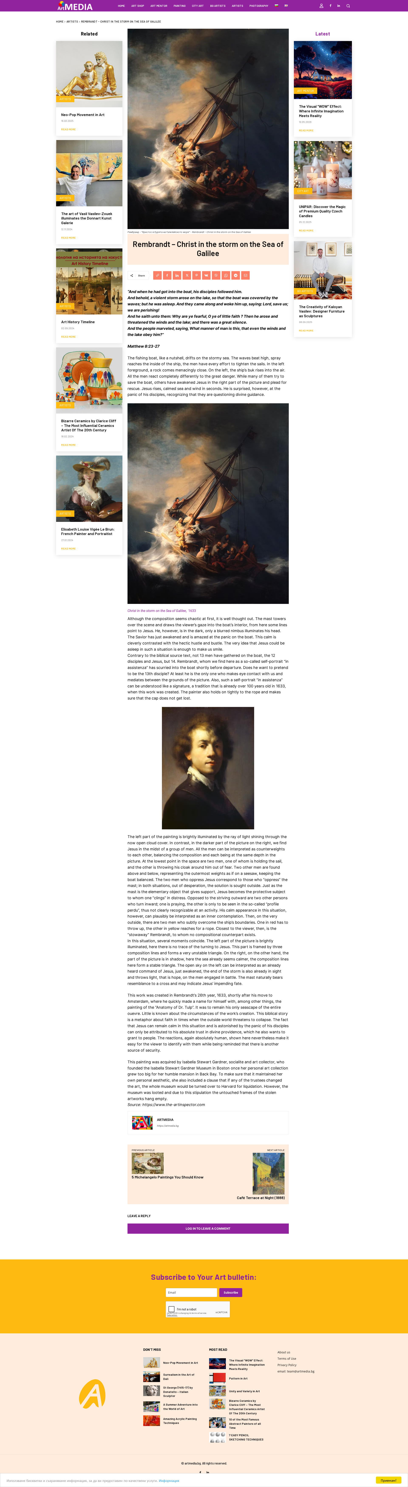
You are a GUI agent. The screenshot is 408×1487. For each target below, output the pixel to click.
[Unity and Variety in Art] (217, 1391)
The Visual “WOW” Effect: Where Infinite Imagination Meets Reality (321, 111)
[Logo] (92, 1394)
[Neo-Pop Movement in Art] (89, 74)
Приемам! (389, 1480)
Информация (169, 1480)
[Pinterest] (196, 275)
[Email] (245, 275)
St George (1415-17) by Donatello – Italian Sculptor (178, 1392)
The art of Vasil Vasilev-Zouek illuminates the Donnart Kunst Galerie (86, 218)
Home (59, 21)
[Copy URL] (157, 275)
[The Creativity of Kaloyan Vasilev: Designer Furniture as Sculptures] (323, 270)
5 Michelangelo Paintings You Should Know (168, 1177)
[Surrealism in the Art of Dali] (151, 1376)
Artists (72, 21)
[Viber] (216, 275)
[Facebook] (331, 6)
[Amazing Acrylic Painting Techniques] (151, 1420)
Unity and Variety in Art (244, 1391)
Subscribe (231, 1292)
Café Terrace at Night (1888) (261, 1197)
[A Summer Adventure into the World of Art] (151, 1406)
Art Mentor (305, 90)
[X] (187, 275)
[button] (348, 6)
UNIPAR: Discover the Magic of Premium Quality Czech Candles (322, 211)
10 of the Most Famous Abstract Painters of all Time (245, 1423)
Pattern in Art (238, 1378)
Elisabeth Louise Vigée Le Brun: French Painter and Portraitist (88, 531)
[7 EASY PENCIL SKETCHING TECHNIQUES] (217, 1437)
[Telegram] (235, 275)
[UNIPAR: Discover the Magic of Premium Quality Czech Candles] (323, 170)
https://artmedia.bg (168, 1125)
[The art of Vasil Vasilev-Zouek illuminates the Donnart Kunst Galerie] (89, 173)
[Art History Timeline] (89, 281)
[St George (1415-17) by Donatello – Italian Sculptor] (151, 1390)
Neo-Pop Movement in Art (83, 114)
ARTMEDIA (165, 1119)
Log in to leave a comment (208, 1228)
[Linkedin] (339, 6)
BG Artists (305, 291)
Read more (68, 129)
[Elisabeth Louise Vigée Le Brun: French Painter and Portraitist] (89, 489)
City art (303, 191)
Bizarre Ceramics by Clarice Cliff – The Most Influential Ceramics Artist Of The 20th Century (88, 425)
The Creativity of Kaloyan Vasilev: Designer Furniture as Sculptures (322, 311)
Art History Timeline (78, 321)
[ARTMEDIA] (142, 1123)
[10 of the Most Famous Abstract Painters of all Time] (217, 1422)
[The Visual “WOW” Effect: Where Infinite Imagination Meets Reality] (323, 70)
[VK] (206, 275)
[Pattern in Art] (217, 1378)
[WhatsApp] (226, 275)
